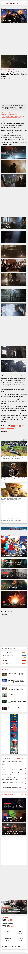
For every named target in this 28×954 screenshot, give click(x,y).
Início (2, 69)
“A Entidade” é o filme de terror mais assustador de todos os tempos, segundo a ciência (14, 909)
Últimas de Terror (8, 794)
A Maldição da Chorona (7, 803)
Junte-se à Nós (20, 938)
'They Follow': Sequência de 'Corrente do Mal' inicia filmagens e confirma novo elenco (13, 831)
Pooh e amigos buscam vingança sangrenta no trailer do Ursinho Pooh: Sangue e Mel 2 (14, 113)
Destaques (5, 8)
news (5, 69)
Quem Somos (8, 938)
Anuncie (20, 940)
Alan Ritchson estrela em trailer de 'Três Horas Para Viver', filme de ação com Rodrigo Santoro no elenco (14, 564)
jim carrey (5, 814)
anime (4, 551)
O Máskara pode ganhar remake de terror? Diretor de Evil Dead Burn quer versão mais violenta (14, 818)
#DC (3, 16)
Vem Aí (8, 933)
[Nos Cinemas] (14, 530)
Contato (8, 940)
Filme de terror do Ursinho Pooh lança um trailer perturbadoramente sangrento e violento (13, 117)
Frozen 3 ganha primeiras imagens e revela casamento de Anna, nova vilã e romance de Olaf (16, 681)
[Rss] (15, 946)
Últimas (5, 669)
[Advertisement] (14, 39)
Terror (9, 69)
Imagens (12, 69)
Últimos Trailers (6, 535)
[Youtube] (6, 946)
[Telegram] (9, 946)
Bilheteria (20, 933)
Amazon (4, 583)
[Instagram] (2, 946)
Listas (3, 898)
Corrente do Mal (6, 827)
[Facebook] (12, 946)
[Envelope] (19, 946)
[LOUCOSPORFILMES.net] (12, 4)
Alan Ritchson (5, 560)
